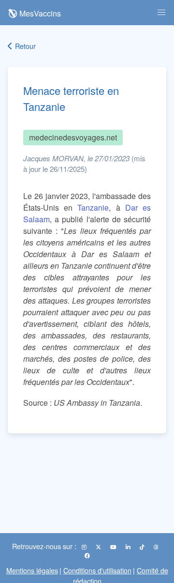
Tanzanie (93, 207)
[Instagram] (85, 547)
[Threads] (156, 547)
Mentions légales (32, 570)
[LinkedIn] (129, 547)
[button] (161, 12)
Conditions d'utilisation (97, 570)
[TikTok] (143, 547)
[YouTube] (114, 547)
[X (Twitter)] (99, 547)
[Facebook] (87, 555)
